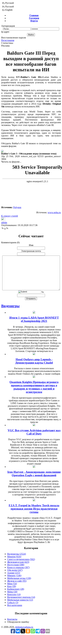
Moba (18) (12, 591)
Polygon (17, 207)
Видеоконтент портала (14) (21, 597)
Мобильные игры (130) (19, 578)
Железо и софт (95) (16, 581)
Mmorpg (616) (14, 556)
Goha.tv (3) (12, 602)
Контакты (12, 619)
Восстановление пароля (13, 37)
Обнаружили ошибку (18, 622)
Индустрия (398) (15, 564)
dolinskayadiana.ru (24, 627)
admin (4, 222)
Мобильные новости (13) (20, 600)
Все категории (14, 605)
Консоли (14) (14, 594)
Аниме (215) (13, 573)
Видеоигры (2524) (16, 554)
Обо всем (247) (15, 570)
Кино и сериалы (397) (18, 567)
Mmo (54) (12, 583)
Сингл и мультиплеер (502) (21, 559)
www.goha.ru (54, 212)
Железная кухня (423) (18, 562)
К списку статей (9, 216)
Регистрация (7, 40)
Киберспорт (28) (15, 589)
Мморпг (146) (14, 575)
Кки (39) (11, 586)
